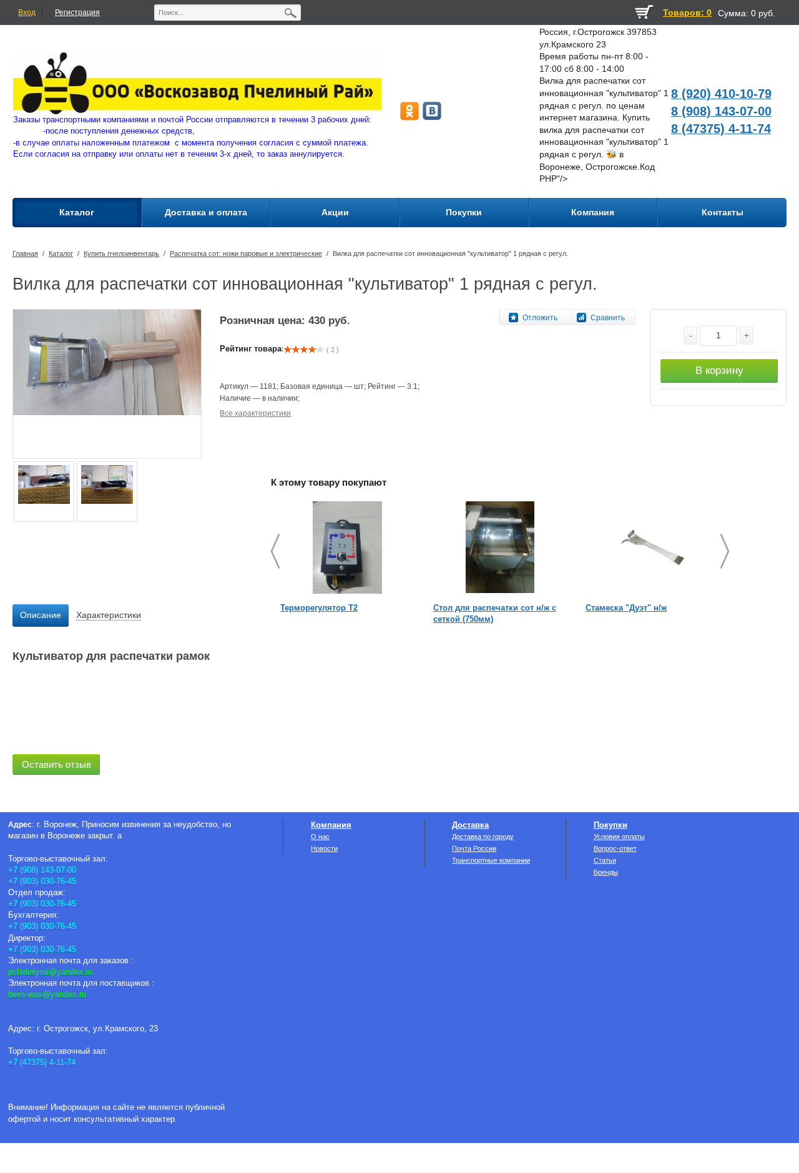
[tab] (40, 615)
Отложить (539, 317)
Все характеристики (255, 413)
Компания (331, 825)
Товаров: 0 (687, 12)
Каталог (61, 253)
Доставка (470, 825)
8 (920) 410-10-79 (721, 94)
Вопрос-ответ (615, 848)
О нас (320, 836)
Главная (25, 253)
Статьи (605, 860)
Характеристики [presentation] (108, 615)
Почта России (474, 848)
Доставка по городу (483, 836)
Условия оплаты (619, 836)
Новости (324, 848)
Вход (27, 12)
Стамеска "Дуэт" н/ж (626, 607)
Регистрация (77, 12)
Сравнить (608, 317)
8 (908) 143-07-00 (721, 111)
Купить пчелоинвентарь (121, 253)
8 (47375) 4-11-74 (721, 128)
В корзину (719, 370)
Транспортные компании (491, 860)
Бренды (606, 872)
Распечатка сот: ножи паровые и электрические (246, 253)
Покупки (610, 825)
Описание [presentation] (40, 615)
